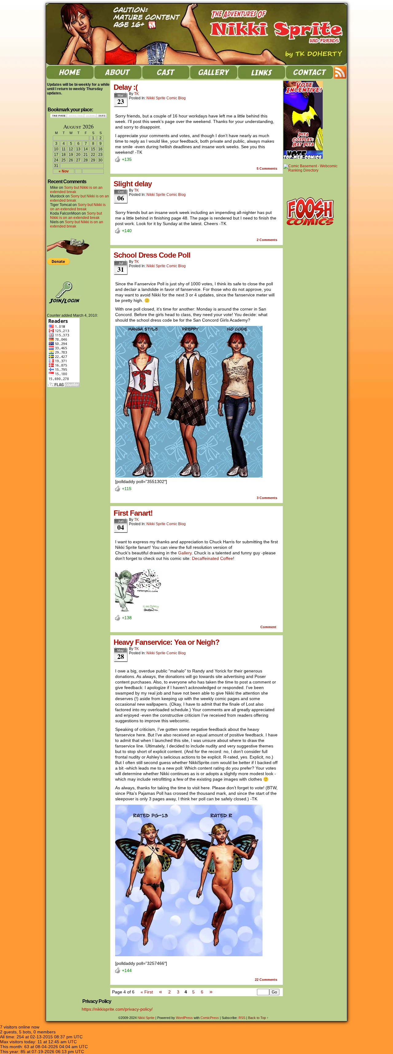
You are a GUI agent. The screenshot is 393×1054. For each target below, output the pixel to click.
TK (136, 94)
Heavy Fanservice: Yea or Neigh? (167, 642)
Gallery (185, 552)
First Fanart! (133, 513)
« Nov (64, 171)
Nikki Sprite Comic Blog (166, 98)
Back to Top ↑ (258, 1018)
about (118, 72)
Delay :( (126, 87)
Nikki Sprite (199, 34)
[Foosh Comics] (310, 227)
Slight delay (133, 184)
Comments (267, 168)
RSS (340, 72)
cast (166, 72)
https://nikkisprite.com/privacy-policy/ (117, 1009)
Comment (268, 627)
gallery (214, 72)
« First (147, 991)
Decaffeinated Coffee (212, 558)
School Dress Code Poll (152, 255)
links (262, 72)
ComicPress (209, 1018)
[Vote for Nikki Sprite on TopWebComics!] (303, 157)
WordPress (184, 1018)
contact (309, 72)
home (70, 72)
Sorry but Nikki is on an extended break (78, 207)
